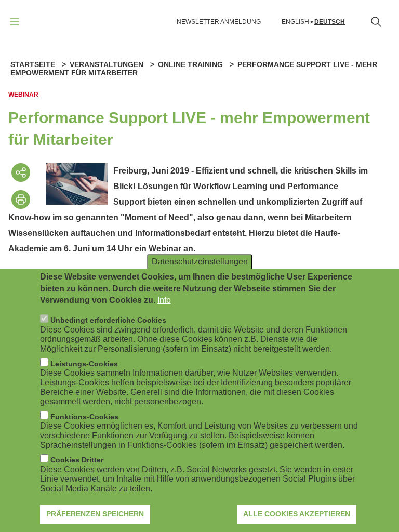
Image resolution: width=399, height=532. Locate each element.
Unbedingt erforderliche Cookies (108, 320)
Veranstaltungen (106, 64)
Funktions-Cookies (84, 417)
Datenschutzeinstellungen (200, 261)
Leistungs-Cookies (84, 364)
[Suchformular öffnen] (376, 22)
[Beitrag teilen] (20, 172)
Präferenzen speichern (95, 514)
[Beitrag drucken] (20, 199)
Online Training (190, 64)
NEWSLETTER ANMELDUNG (219, 21)
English (295, 22)
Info (164, 300)
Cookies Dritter (76, 460)
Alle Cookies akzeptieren (296, 514)
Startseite (32, 64)
